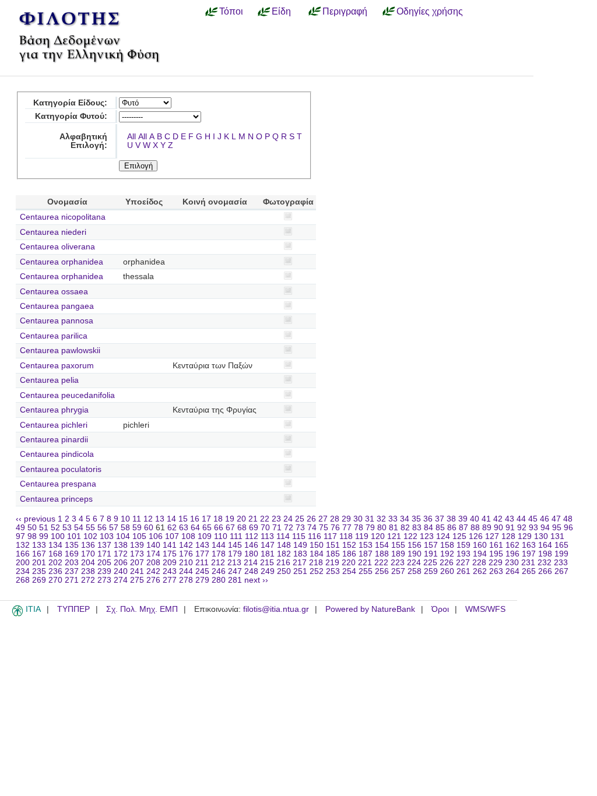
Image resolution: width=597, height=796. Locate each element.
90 (498, 527)
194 (480, 554)
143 (202, 545)
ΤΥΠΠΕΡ (73, 609)
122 (410, 536)
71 (277, 527)
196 (512, 554)
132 (23, 545)
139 (137, 545)
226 (447, 562)
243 (170, 571)
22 (264, 519)
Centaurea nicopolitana (63, 217)
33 (393, 519)
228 (479, 562)
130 (541, 536)
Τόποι (231, 11)
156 (415, 545)
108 (188, 536)
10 (125, 519)
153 (366, 545)
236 (55, 571)
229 (496, 562)
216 (283, 562)
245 (202, 571)
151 (333, 545)
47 (556, 519)
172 (121, 554)
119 (361, 536)
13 (159, 519)
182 (284, 554)
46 (544, 519)
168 (55, 554)
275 (137, 580)
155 (398, 545)
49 (20, 527)
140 (153, 545)
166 (23, 554)
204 (88, 562)
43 (509, 519)
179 (235, 554)
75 (323, 527)
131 (557, 536)
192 (447, 554)
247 (235, 571)
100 (58, 536)
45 (533, 519)
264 (512, 571)
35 (416, 519)
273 (104, 580)
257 (398, 571)
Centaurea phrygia (54, 410)
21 (253, 519)
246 (219, 571)
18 (218, 519)
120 (378, 536)
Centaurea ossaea (54, 291)
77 (347, 527)
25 (299, 519)
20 (241, 519)
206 (121, 562)
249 (268, 571)
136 (88, 545)
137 (104, 545)
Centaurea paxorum (57, 365)
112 (251, 536)
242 (153, 571)
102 (90, 536)
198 (545, 554)
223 (398, 562)
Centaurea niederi (53, 232)
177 (202, 554)
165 (561, 545)
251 (300, 571)
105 (139, 536)
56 (102, 527)
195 (496, 554)
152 (349, 545)
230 (512, 562)
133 (39, 545)
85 (440, 527)
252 (317, 571)
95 (556, 527)
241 (137, 571)
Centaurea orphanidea (61, 262)
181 (268, 554)
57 (113, 527)
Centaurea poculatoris (60, 469)
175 (170, 554)
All (131, 136)
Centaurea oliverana (57, 246)
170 (88, 554)
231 (528, 562)
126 (476, 536)
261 (463, 571)
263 (496, 571)
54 (78, 527)
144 (219, 545)
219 (332, 562)
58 (125, 527)
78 (358, 527)
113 (267, 536)
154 (382, 545)
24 (288, 519)
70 (265, 527)
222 (381, 562)
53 (67, 527)
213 (234, 562)
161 (496, 545)
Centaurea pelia (49, 380)
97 (20, 536)
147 (268, 545)
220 (349, 562)
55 (90, 527)
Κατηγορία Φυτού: (71, 116)
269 (39, 580)
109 (205, 536)
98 (32, 536)
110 (220, 536)
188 (382, 554)
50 (32, 527)
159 (463, 545)
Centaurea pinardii (54, 439)
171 (104, 554)
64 (195, 527)
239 (104, 571)
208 (153, 562)
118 (346, 536)
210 (186, 562)
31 (369, 519)
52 (55, 527)
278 (186, 580)
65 (207, 527)
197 (529, 554)
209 (170, 562)
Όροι (440, 609)
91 (510, 527)
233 (561, 562)
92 (521, 527)
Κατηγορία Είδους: (70, 102)
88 (475, 527)
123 (427, 536)
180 (251, 554)
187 (366, 554)
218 (316, 562)
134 (55, 545)
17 (206, 519)
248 (251, 571)
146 (251, 545)
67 (230, 527)
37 (439, 519)
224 (414, 562)
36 (428, 519)
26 (311, 519)
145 (235, 545)
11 (136, 519)
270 (55, 580)
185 (333, 554)
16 (194, 519)
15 (183, 519)
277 (170, 580)
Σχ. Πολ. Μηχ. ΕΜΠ (142, 609)
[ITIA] (17, 614)
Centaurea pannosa (56, 320)
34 (404, 519)
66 (218, 527)
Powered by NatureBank (370, 609)
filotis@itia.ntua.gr (276, 609)
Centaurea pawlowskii (60, 350)
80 (382, 527)
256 (382, 571)
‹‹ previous (35, 519)
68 (242, 527)
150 (317, 545)
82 (405, 527)
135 (72, 545)
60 (148, 527)
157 (431, 545)
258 (415, 571)
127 (492, 536)
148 (284, 545)
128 (508, 536)
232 (545, 562)
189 (398, 554)
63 (183, 527)
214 (251, 562)
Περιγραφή (344, 11)
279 (202, 580)
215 (267, 562)
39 (463, 519)
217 (300, 562)
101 (74, 536)
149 (300, 545)
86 (451, 527)
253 (333, 571)
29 (346, 519)
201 (39, 562)
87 (463, 527)
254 (349, 571)
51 (43, 527)
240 (121, 571)
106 (156, 536)
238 (88, 571)
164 (545, 545)
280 (219, 580)
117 (330, 536)
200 (23, 562)
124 (443, 536)
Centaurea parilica (53, 336)
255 (366, 571)
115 (298, 536)
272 (88, 580)
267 (561, 571)
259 (431, 571)
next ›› (256, 580)
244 (186, 571)
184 (317, 554)
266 (545, 571)
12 (148, 519)
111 (236, 536)
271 (72, 580)
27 (323, 519)
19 (229, 519)
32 (381, 519)
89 (486, 527)
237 (72, 571)
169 (72, 554)
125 (459, 536)
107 (172, 536)
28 (334, 519)
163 (529, 545)
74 (312, 527)
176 (186, 554)
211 (202, 562)
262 (480, 571)
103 (107, 536)
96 (568, 527)
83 (417, 527)
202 (55, 562)
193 (463, 554)
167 (39, 554)
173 (137, 554)
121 (394, 536)
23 (276, 519)
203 (72, 562)
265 (529, 571)
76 (335, 527)
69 (253, 527)
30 (358, 519)
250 (284, 571)
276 (153, 580)
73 (300, 527)
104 (123, 536)
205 (104, 562)
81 (393, 527)
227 (463, 562)
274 (121, 580)
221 (365, 562)
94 (545, 527)
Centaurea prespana (58, 484)
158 (447, 545)
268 (23, 580)
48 (568, 519)
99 (43, 536)
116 (314, 536)
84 (428, 527)
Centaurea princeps (56, 499)
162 (512, 545)
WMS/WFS (485, 609)
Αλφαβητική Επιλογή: (83, 141)
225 (430, 562)
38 (451, 519)
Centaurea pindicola (57, 454)
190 (415, 554)
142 (186, 545)
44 (521, 519)
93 (533, 527)
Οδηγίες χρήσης (429, 11)
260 (447, 571)
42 (498, 519)
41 (486, 519)
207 (137, 562)
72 (288, 527)
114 (283, 536)
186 (349, 554)
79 (370, 527)
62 (172, 527)
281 (235, 580)
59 (137, 527)
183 (300, 554)
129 (525, 536)
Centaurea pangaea (57, 306)
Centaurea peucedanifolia (67, 395)
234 (23, 571)
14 (171, 519)
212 (218, 562)
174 (153, 554)
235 (39, 571)
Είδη (281, 11)
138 (121, 545)
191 (431, 554)
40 (474, 519)
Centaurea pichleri (53, 425)
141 (170, 545)
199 (561, 554)
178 (219, 554)
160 (480, 545)
